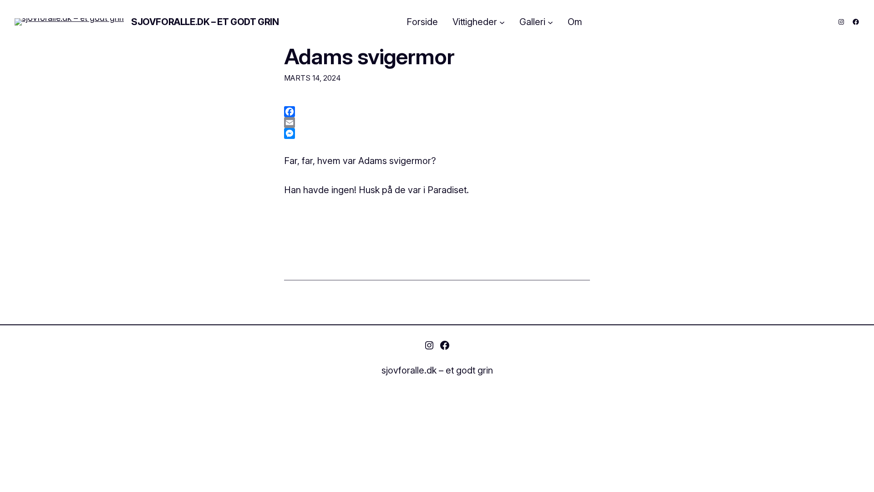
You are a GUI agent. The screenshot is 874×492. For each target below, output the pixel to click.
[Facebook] (437, 111)
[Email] (437, 122)
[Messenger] (437, 133)
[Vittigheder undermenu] (502, 22)
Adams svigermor (369, 56)
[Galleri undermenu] (550, 22)
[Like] (15, 218)
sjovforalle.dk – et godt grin (205, 21)
